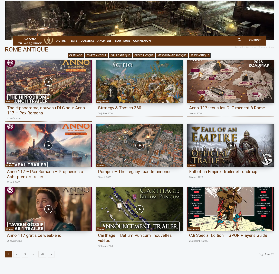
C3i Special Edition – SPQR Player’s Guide (228, 235)
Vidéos (9, 101)
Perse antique (200, 55)
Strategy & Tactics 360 (119, 107)
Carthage (75, 55)
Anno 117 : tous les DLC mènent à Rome (227, 107)
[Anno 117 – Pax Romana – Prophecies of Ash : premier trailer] (48, 145)
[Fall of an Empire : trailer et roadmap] (230, 145)
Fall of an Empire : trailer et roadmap (223, 171)
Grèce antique (143, 55)
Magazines (102, 101)
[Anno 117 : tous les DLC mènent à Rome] (230, 81)
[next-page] (51, 254)
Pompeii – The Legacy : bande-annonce (135, 171)
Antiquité (251, 47)
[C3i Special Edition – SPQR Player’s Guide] (230, 209)
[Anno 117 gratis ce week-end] (48, 209)
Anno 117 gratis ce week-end (34, 235)
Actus (191, 101)
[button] (239, 40)
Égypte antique (96, 55)
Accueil (239, 47)
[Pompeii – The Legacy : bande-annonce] (139, 145)
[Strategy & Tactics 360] (139, 81)
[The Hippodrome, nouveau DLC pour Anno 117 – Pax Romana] (48, 81)
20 (42, 254)
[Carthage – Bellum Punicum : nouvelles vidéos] (139, 209)
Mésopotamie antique (172, 55)
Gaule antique (120, 55)
